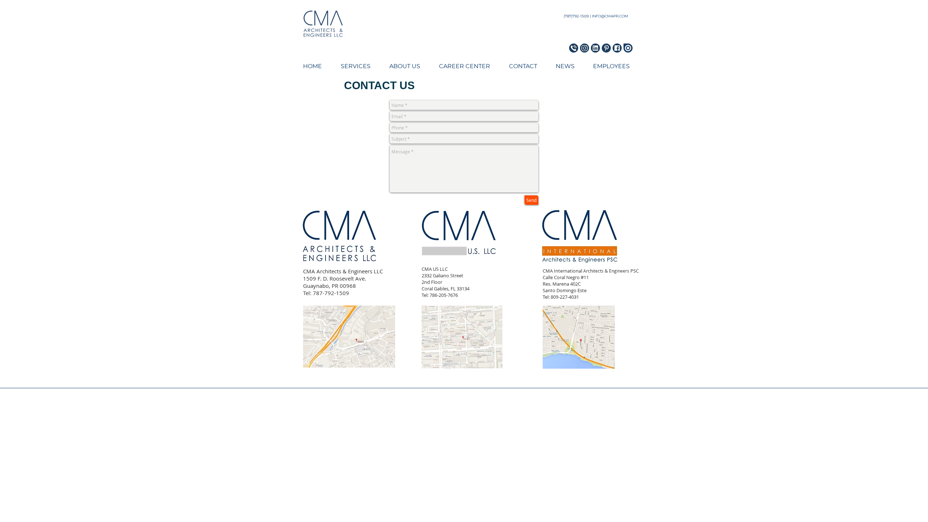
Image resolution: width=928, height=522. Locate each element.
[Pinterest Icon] (606, 48)
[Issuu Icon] (628, 48)
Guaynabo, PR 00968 (329, 285)
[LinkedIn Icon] (595, 48)
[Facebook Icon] (617, 48)
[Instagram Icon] (584, 48)
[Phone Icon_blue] (573, 48)
